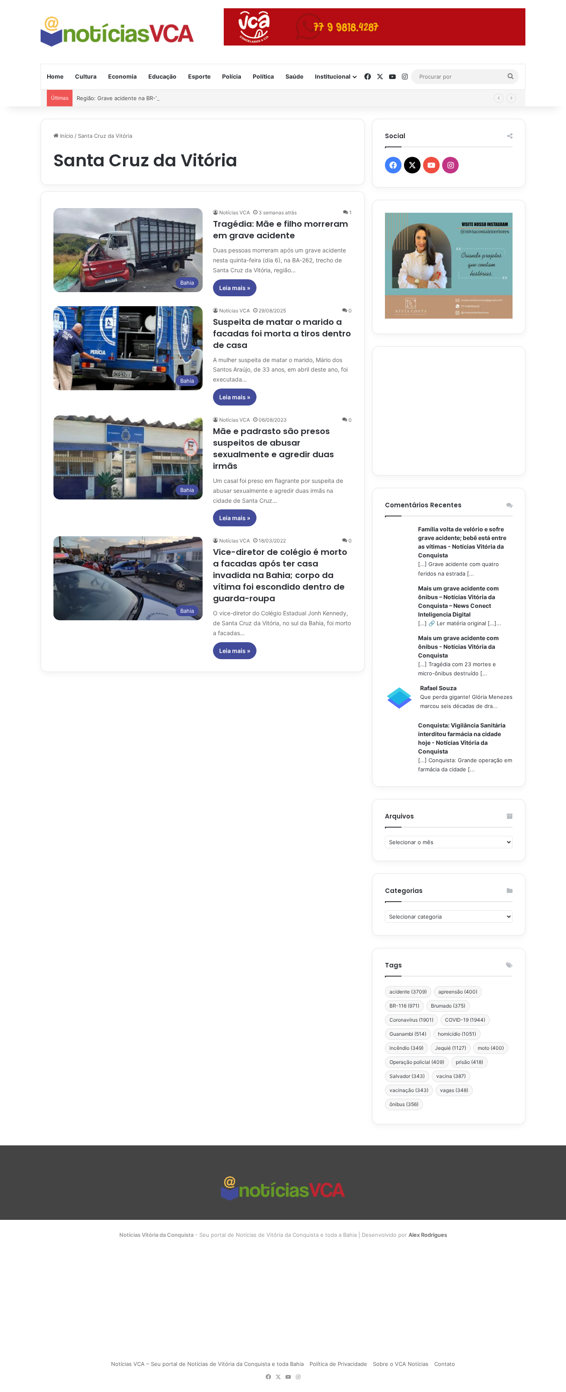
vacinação (408, 1090)
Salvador (407, 1076)
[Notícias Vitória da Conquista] (117, 32)
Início (65, 135)
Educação (162, 76)
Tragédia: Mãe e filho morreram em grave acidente (280, 229)
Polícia (231, 76)
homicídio (457, 1034)
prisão (469, 1062)
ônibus (403, 1104)
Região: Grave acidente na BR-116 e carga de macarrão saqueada (160, 98)
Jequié (450, 1048)
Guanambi (407, 1034)
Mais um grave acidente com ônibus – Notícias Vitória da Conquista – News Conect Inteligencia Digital (458, 601)
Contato (444, 1364)
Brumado (448, 1006)
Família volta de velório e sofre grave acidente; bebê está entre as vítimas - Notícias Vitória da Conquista (462, 542)
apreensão (457, 992)
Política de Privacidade (338, 1364)
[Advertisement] (449, 411)
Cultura (86, 76)
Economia (122, 76)
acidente (408, 992)
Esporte (199, 76)
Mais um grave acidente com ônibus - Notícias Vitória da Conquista (458, 646)
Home (55, 76)
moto (491, 1048)
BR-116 (404, 1006)
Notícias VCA (234, 212)
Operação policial (416, 1062)
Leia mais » (234, 287)
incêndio (406, 1048)
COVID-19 (465, 1020)
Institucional (333, 76)
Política (263, 76)
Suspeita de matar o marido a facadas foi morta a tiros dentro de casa (282, 333)
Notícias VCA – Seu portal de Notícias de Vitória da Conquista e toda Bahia (207, 1364)
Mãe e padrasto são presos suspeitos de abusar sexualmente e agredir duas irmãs (273, 448)
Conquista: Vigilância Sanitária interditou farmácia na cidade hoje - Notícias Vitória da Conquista (462, 738)
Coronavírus (411, 1020)
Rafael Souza (438, 687)
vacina (451, 1076)
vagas (454, 1090)
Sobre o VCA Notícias (400, 1364)
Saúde (294, 76)
